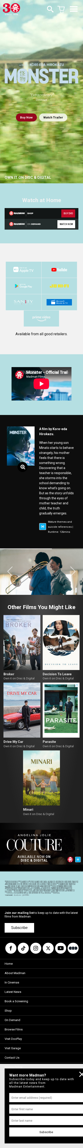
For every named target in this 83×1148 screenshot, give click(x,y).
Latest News (13, 992)
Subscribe (19, 928)
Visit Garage (13, 1048)
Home (9, 963)
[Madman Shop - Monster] (23, 213)
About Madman (15, 973)
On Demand (12, 1020)
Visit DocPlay (13, 1039)
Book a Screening (16, 1001)
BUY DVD (68, 213)
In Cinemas (12, 982)
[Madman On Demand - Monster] (23, 224)
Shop (8, 1010)
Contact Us (12, 1057)
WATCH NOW (66, 224)
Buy (26, 117)
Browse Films (14, 1029)
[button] (10, 571)
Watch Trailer (53, 117)
